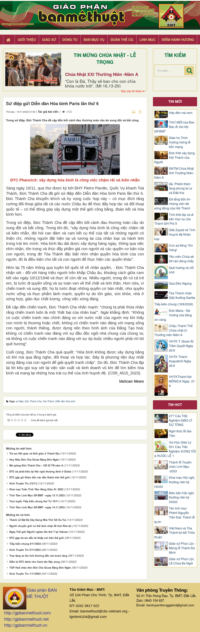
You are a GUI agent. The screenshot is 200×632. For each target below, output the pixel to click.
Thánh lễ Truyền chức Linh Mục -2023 (180, 466)
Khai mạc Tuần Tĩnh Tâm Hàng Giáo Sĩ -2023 (36, 489)
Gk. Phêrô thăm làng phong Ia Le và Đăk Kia (180, 188)
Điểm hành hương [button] (178, 39)
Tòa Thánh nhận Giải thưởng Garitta (182, 295)
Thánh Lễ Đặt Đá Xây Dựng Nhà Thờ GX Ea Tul (37, 520)
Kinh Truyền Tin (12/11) (23, 483)
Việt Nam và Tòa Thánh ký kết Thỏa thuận (174, 532)
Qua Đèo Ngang (180, 283)
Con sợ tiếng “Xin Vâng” (181, 247)
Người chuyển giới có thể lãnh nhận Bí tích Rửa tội (40, 526)
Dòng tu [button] (69, 39)
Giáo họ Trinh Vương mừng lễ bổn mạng (179, 142)
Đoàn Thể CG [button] (122, 39)
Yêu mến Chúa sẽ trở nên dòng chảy (181, 258)
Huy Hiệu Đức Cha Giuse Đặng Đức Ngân (34, 459)
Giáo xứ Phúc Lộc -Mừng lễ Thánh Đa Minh (182, 548)
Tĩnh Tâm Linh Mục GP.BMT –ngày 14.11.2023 (37, 507)
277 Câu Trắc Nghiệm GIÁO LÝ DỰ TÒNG (180, 420)
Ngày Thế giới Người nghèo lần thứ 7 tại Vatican (38, 532)
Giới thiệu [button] (27, 39)
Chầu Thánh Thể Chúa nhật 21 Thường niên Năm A (173, 330)
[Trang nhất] (8, 40)
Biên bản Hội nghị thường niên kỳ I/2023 (181, 497)
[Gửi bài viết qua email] (126, 112)
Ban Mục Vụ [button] (94, 39)
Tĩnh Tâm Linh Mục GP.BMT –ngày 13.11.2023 (37, 495)
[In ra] (134, 112)
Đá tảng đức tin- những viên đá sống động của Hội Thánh (172, 203)
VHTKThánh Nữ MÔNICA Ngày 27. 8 (182, 381)
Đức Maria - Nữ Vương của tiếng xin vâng (173, 315)
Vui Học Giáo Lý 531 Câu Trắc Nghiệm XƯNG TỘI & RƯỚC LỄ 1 (175, 449)
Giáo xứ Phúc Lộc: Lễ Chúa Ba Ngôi (182, 561)
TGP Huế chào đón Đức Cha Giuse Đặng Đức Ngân (40, 567)
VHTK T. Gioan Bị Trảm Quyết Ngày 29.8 (181, 346)
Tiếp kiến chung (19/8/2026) (173, 304)
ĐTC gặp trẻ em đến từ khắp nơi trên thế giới (36, 538)
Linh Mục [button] (147, 39)
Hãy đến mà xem (180, 113)
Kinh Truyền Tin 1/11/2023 (25, 573)
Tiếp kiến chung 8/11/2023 (25, 543)
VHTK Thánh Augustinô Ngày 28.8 (180, 361)
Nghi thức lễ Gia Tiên (180, 433)
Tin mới (175, 101)
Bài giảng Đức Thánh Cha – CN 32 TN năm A (36, 465)
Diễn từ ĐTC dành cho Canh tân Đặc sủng (34, 561)
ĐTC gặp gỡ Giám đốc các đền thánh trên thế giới (39, 477)
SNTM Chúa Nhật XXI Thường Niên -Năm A (174, 173)
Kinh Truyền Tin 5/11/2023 (25, 550)
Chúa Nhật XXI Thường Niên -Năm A (101, 74)
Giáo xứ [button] (49, 39)
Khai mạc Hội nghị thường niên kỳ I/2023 (174, 482)
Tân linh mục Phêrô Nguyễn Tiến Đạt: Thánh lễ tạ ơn (174, 515)
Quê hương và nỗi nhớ (181, 270)
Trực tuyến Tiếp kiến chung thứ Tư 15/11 (34, 501)
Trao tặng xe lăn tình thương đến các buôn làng (38, 555)
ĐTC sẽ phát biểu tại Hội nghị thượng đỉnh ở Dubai (40, 471)
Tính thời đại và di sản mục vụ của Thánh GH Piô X (174, 219)
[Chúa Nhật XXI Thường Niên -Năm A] (33, 69)
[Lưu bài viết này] (141, 112)
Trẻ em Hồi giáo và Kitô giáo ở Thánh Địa (34, 453)
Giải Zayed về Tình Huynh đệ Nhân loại (174, 234)
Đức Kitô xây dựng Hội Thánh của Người (174, 157)
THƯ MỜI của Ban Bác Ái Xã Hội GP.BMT (174, 126)
